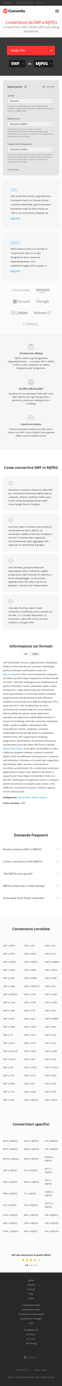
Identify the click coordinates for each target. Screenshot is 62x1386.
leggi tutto (15, 218)
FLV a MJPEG (30, 1170)
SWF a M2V (30, 1051)
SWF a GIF (29, 945)
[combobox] (31, 101)
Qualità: (11, 95)
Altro (38, 3)
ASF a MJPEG (10, 1205)
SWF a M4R (9, 1026)
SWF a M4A (9, 986)
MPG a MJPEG (10, 1149)
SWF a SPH (50, 1059)
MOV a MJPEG (31, 1140)
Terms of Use (22, 1370)
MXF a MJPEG (31, 1215)
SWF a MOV (30, 953)
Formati (31, 1289)
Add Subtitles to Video (24, 3)
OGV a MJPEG (31, 1223)
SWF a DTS (30, 1075)
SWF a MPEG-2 (32, 986)
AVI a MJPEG (51, 1140)
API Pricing (31, 1343)
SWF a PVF (50, 1091)
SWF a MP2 (9, 1018)
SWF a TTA (9, 1091)
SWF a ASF (50, 1010)
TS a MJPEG (30, 1193)
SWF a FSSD (30, 1067)
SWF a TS (8, 1034)
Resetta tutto (13, 169)
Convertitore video (31, 1305)
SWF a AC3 (50, 1043)
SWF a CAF (8, 1075)
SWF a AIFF (30, 1043)
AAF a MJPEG (31, 1231)
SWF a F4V (29, 1010)
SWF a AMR (51, 1051)
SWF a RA (8, 1067)
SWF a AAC (30, 1018)
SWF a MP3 (9, 953)
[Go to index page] (14, 10)
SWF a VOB (9, 1010)
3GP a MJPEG (10, 1170)
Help (31, 1293)
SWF (26, 654)
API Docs (31, 1334)
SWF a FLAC (9, 1002)
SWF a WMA (30, 978)
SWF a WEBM (52, 961)
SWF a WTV (9, 1043)
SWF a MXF (51, 1075)
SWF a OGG (51, 994)
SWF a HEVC (30, 1026)
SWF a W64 (9, 1083)
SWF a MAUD (31, 1099)
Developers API (31, 1329)
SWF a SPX (29, 1059)
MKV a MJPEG (31, 1158)
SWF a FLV (50, 953)
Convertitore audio (31, 1309)
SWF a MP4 (9, 945)
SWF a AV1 (50, 986)
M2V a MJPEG (10, 1223)
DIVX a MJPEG (10, 1215)
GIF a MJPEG (51, 1149)
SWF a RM (50, 1026)
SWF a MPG (51, 970)
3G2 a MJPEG (31, 1205)
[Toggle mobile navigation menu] (57, 11)
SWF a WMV (9, 961)
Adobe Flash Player (13, 748)
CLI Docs (31, 1338)
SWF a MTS (30, 1034)
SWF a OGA (30, 1091)
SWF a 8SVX (51, 1099)
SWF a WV (29, 1083)
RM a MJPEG (51, 1215)
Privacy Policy (40, 1370)
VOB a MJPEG (10, 1182)
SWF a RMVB (51, 1018)
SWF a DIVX (30, 1002)
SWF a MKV (30, 970)
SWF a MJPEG (10, 994)
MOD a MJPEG (31, 1182)
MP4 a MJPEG (10, 1140)
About (31, 1280)
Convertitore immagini (31, 1318)
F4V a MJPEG (51, 1223)
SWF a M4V (51, 978)
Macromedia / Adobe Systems (32, 797)
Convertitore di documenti (31, 1314)
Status (31, 1298)
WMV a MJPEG (31, 1149)
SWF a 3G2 (50, 1034)
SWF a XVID (51, 1002)
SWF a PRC (9, 1099)
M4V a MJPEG (10, 1193)
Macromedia (9, 674)
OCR (31, 1323)
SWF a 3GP (9, 978)
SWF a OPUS (51, 1067)
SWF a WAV (9, 970)
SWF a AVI (50, 945)
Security (31, 1284)
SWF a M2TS (9, 1059)
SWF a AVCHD (10, 1051)
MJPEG (35, 654)
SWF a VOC (51, 1083)
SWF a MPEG (30, 961)
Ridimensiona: (14, 118)
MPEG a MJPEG (11, 1158)
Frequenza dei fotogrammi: (20, 144)
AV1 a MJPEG (52, 1231)
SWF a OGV (30, 994)
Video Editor (8, 3)
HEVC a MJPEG (10, 1231)
